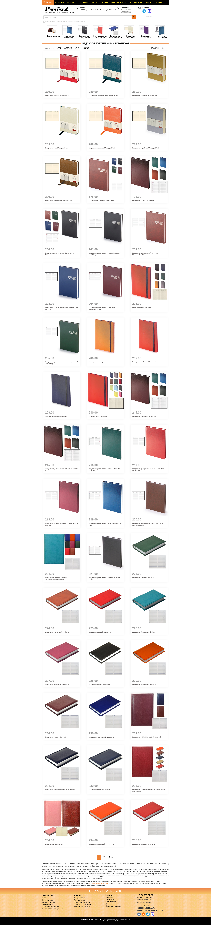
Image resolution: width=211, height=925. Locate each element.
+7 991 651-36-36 (127, 12)
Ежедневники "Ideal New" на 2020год (144, 200)
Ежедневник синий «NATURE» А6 (99, 789)
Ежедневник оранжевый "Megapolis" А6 (102, 148)
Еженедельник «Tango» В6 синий (56, 416)
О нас (44, 898)
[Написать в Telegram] (144, 11)
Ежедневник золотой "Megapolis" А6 (144, 95)
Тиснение (109, 897)
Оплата (94, 2)
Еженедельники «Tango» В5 (98, 416)
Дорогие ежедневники (161, 36)
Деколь (108, 904)
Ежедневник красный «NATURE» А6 (143, 844)
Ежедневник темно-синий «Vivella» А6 (101, 737)
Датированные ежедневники (84, 36)
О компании (59, 2)
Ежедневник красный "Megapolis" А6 (57, 95)
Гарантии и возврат (49, 904)
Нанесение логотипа (118, 2)
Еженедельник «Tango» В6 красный (144, 362)
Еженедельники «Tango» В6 (141, 307)
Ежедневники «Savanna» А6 (54, 844)
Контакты (158, 2)
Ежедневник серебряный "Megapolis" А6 (145, 148)
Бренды (148, 2)
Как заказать (83, 2)
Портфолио (71, 2)
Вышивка (109, 895)
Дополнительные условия (83, 907)
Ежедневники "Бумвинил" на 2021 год (101, 200)
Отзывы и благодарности (51, 907)
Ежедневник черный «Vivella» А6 (99, 684)
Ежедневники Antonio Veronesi (115, 36)
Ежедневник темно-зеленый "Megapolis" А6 (103, 95)
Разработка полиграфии (83, 904)
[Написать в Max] (149, 11)
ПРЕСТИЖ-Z (47, 895)
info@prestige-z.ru (147, 906)
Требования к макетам (82, 902)
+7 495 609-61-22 (127, 10)
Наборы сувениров (80, 898)
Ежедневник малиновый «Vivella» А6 (57, 684)
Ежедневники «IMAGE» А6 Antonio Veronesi (146, 737)
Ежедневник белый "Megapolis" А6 (56, 148)
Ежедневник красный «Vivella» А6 (100, 632)
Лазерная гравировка (113, 906)
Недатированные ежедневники (100, 36)
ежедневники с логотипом (98, 883)
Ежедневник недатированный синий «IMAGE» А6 (61, 789)
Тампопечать (111, 899)
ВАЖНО (77, 895)
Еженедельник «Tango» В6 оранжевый (101, 362)
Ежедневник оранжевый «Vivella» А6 (144, 684)
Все (110, 857)
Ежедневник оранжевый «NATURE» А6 (101, 844)
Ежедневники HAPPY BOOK (146, 36)
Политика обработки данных (52, 909)
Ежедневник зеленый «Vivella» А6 (143, 577)
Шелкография (111, 902)
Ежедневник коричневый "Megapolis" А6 (58, 200)
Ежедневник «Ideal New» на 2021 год (144, 416)
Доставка (104, 2)
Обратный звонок (136, 2)
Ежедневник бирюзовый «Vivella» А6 (144, 632)
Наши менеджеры (48, 902)
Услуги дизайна (79, 900)
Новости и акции (48, 900)
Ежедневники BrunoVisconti (131, 36)
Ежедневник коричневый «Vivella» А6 (57, 632)
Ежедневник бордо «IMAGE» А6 (55, 737)
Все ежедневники (54, 36)
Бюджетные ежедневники (69, 36)
